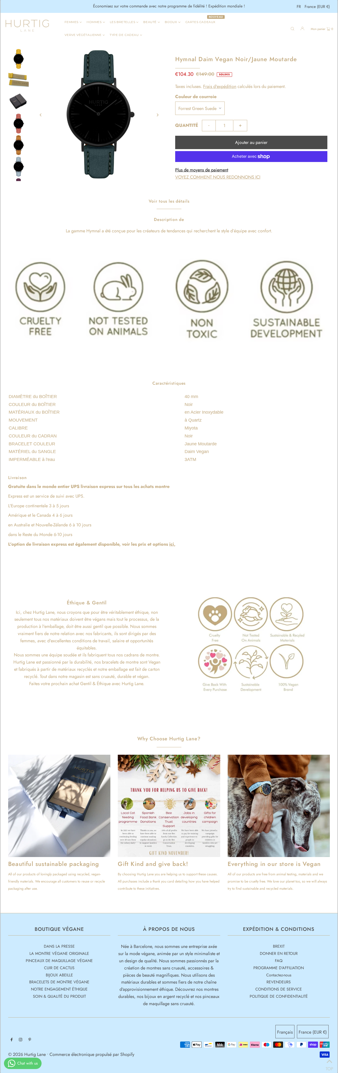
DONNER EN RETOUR (279, 953)
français (285, 1032)
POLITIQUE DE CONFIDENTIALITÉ (279, 996)
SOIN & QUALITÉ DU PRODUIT (59, 996)
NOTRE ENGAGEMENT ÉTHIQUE (59, 989)
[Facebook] (12, 1040)
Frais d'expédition (219, 86)
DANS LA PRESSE (59, 946)
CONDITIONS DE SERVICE (278, 989)
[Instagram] (20, 1040)
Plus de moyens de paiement (201, 170)
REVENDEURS (278, 982)
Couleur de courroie (196, 96)
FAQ (279, 961)
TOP (329, 1067)
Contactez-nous (278, 975)
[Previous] (40, 114)
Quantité (186, 125)
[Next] (157, 114)
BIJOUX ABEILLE (59, 975)
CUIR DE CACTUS (59, 968)
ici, (172, 544)
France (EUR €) (317, 6)
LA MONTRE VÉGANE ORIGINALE (59, 953)
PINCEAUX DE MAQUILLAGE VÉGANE (59, 961)
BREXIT (279, 946)
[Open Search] (292, 28)
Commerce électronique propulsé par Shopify (91, 1054)
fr (299, 6)
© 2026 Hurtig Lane (27, 1054)
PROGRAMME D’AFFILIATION (278, 968)
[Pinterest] (29, 1040)
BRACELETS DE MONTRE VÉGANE (59, 982)
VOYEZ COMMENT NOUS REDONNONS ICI (217, 177)
